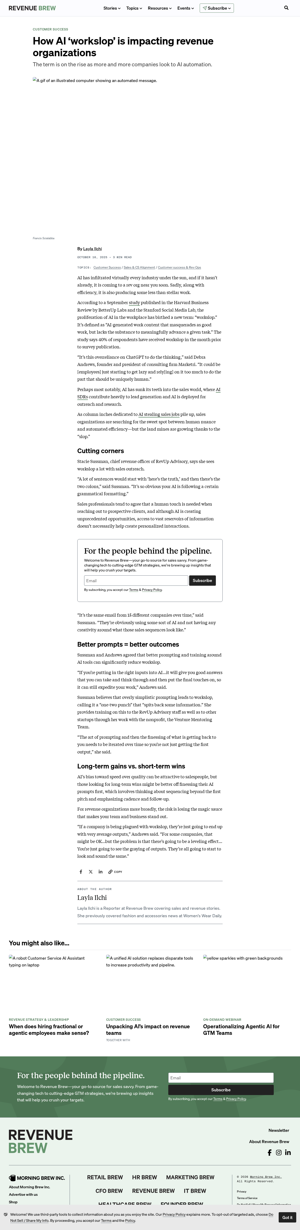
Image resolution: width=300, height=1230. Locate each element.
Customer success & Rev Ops (179, 267)
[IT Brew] (195, 1191)
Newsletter (279, 1130)
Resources (158, 8)
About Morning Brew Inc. (29, 1186)
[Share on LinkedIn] (100, 871)
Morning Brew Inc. (266, 1176)
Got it (287, 1217)
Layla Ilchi (92, 248)
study (134, 302)
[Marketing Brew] (190, 1177)
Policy (130, 1220)
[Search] (286, 8)
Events (183, 8)
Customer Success (107, 267)
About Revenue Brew (269, 1141)
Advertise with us (23, 1194)
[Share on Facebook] (80, 871)
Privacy (241, 1191)
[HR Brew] (144, 1177)
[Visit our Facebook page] (269, 1152)
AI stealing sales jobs (159, 414)
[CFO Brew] (109, 1191)
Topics (132, 8)
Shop (13, 1201)
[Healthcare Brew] (125, 1204)
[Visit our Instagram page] (279, 1152)
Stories (110, 8)
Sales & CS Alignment (139, 267)
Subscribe (202, 580)
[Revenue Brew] (153, 1191)
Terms (106, 1220)
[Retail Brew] (105, 1177)
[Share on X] (90, 871)
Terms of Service (247, 1198)
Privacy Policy (174, 1214)
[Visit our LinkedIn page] (288, 1152)
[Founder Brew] (182, 1204)
